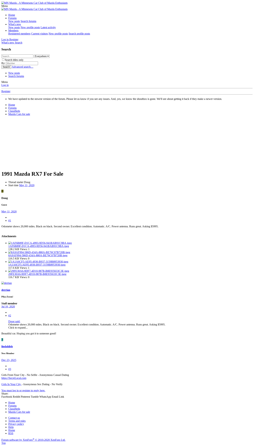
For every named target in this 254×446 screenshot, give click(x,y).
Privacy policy (16, 424)
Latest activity (48, 27)
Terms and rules (17, 420)
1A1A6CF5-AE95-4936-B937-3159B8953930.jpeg (36, 264)
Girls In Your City (11, 384)
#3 (9, 369)
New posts (14, 21)
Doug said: (14, 321)
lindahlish (7, 346)
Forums (12, 18)
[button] (4, 5)
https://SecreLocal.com (13, 378)
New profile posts (30, 27)
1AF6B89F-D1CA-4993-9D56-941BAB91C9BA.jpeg (38, 246)
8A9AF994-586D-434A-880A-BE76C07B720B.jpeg (37, 255)
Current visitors (39, 33)
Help (11, 427)
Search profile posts (79, 33)
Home (11, 14)
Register (5, 91)
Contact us (14, 417)
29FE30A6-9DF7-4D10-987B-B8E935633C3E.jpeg (37, 274)
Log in (5, 85)
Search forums (28, 21)
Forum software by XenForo (33, 439)
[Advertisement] (127, 142)
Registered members (19, 33)
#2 (9, 315)
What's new (14, 24)
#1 (9, 220)
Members (13, 30)
